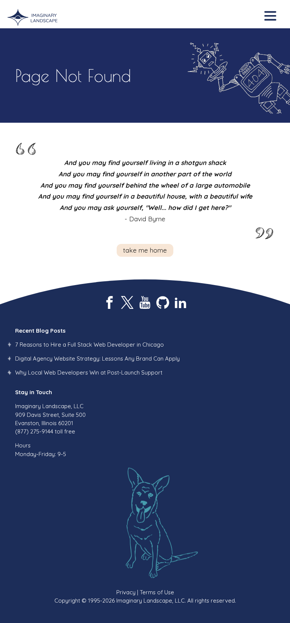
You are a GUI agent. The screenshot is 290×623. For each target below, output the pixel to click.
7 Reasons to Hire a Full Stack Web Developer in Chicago (89, 344)
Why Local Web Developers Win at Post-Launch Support (88, 372)
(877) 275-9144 (34, 431)
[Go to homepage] (32, 18)
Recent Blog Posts (40, 330)
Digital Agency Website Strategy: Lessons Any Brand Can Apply (97, 358)
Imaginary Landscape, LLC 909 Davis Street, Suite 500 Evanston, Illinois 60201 (50, 414)
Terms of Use (157, 592)
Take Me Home (145, 250)
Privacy (126, 592)
